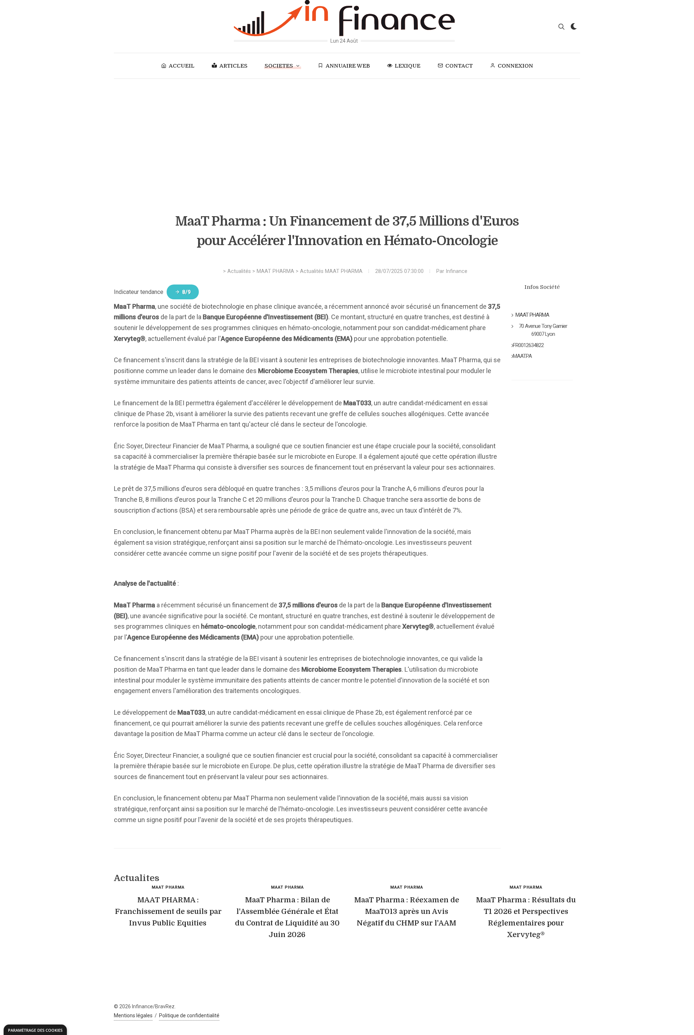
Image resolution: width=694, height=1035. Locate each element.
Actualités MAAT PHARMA (331, 271)
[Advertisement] (347, 133)
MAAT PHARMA (275, 271)
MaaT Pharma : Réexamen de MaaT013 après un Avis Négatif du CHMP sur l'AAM (406, 911)
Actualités (239, 271)
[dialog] (35, 1030)
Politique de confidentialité (189, 1015)
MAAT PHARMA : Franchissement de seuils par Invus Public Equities (168, 911)
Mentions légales (133, 1015)
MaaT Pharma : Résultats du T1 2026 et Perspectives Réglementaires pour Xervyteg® (526, 917)
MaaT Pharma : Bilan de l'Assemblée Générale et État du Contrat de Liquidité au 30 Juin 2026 (287, 917)
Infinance (456, 271)
